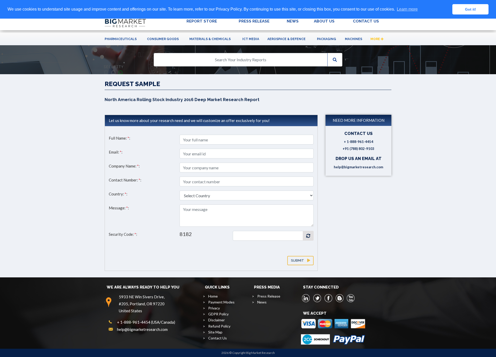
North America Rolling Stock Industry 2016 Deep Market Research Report (182, 99)
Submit (299, 260)
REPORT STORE (202, 21)
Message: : (119, 208)
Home (213, 296)
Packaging (326, 39)
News (262, 302)
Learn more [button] (407, 9)
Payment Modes (221, 302)
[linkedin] (306, 298)
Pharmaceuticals (121, 39)
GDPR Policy (218, 314)
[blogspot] (339, 298)
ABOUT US (324, 21)
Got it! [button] (470, 9)
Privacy (214, 308)
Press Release (268, 296)
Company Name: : (124, 166)
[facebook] (328, 298)
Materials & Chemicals (210, 39)
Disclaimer (216, 320)
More (375, 39)
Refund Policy (219, 326)
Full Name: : (119, 138)
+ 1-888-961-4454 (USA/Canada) (146, 322)
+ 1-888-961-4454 (358, 142)
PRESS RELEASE (254, 21)
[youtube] (350, 298)
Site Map (215, 332)
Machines (353, 39)
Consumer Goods (163, 39)
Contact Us (217, 338)
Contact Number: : (125, 180)
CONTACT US (366, 21)
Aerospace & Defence (286, 39)
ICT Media (250, 39)
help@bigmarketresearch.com (358, 167)
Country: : (118, 194)
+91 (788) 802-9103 (358, 149)
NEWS (293, 21)
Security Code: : (123, 234)
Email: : (115, 152)
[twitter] (317, 298)
